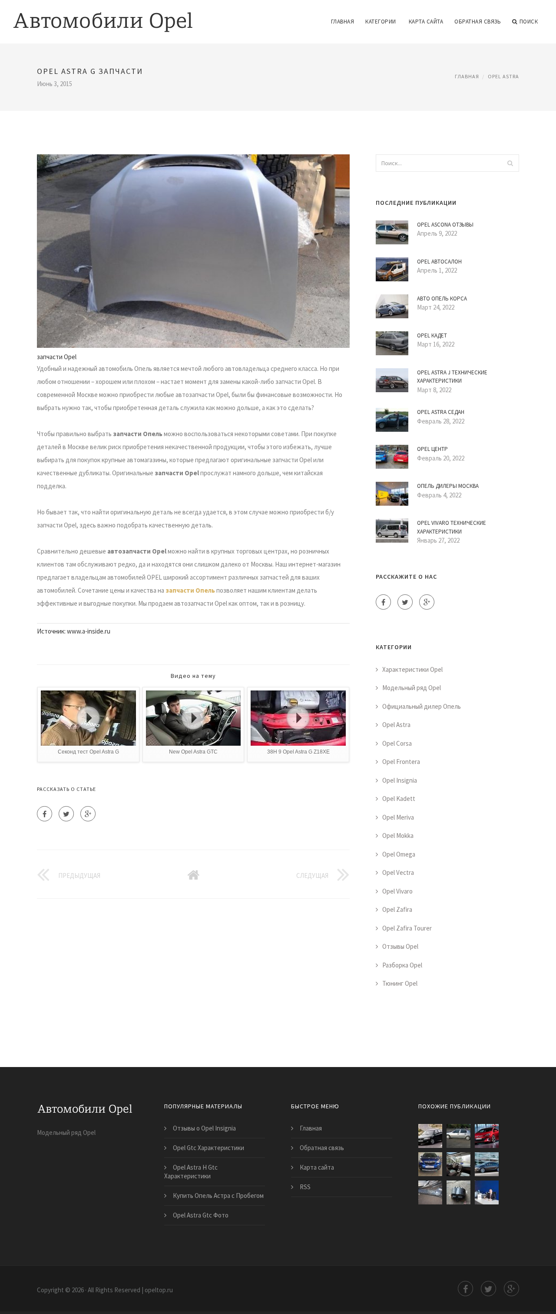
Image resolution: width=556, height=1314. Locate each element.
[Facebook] (44, 813)
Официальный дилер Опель (421, 706)
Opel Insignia (399, 780)
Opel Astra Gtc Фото (200, 1215)
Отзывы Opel (400, 946)
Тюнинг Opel (399, 983)
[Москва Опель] (458, 1192)
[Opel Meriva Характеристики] (458, 1164)
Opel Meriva (398, 817)
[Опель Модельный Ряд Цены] (487, 1164)
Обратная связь (477, 21)
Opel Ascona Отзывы (445, 224)
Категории (380, 21)
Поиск (529, 21)
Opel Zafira (397, 909)
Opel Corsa (397, 743)
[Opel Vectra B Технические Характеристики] (430, 1136)
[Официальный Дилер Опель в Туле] (487, 1192)
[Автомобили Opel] (103, 16)
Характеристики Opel (412, 669)
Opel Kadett (398, 798)
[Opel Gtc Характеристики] (487, 1136)
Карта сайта (426, 21)
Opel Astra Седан (440, 412)
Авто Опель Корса (442, 298)
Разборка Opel (402, 965)
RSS (305, 1187)
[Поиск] (510, 163)
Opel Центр (432, 449)
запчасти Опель (190, 590)
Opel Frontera (401, 761)
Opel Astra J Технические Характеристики (452, 377)
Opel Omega (398, 854)
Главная (342, 21)
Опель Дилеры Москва (448, 486)
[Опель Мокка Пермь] (430, 1164)
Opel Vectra (398, 872)
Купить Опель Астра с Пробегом (218, 1195)
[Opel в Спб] (430, 1192)
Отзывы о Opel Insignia (204, 1128)
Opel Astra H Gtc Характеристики (191, 1171)
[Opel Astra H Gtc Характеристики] (458, 1136)
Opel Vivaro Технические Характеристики (451, 527)
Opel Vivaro (397, 891)
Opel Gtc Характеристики (208, 1148)
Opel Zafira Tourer (407, 928)
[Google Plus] (88, 813)
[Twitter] (66, 813)
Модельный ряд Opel (411, 688)
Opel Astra (503, 76)
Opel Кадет (432, 335)
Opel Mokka (398, 835)
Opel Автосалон (439, 261)
